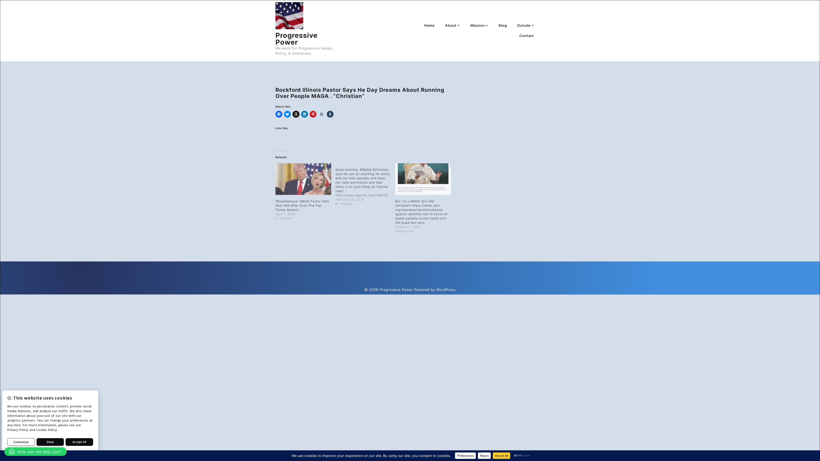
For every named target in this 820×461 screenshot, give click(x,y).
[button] (35, 451)
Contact (526, 36)
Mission (477, 25)
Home (429, 25)
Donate (523, 25)
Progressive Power (296, 38)
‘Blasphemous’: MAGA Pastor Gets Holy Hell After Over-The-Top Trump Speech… (302, 205)
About (450, 25)
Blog (503, 25)
